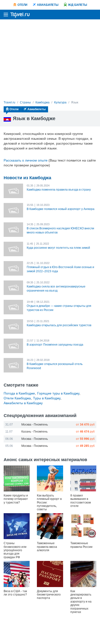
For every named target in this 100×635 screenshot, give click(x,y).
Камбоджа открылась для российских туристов (59, 325)
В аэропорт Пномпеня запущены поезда (55, 344)
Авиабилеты (47, 5)
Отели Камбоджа (17, 398)
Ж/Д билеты (77, 5)
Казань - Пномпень (34, 431)
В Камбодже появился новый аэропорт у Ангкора (60, 209)
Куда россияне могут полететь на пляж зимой (58, 247)
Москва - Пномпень (34, 424)
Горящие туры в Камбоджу (58, 393)
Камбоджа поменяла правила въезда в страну (59, 189)
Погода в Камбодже (19, 393)
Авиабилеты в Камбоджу (23, 403)
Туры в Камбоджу (46, 398)
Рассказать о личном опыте (26, 160)
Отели (22, 5)
